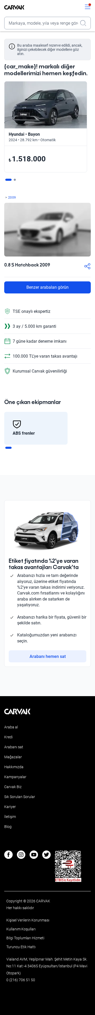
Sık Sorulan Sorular (19, 797)
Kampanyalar (15, 777)
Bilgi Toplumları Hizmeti (25, 938)
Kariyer (10, 807)
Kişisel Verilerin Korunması (27, 920)
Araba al (11, 727)
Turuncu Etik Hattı (21, 947)
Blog (8, 827)
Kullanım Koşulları (21, 929)
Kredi (8, 737)
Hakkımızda (13, 767)
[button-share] (87, 267)
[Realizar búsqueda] (85, 23)
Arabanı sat (13, 747)
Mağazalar (13, 757)
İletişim (10, 817)
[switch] (87, 7)
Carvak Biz (13, 787)
